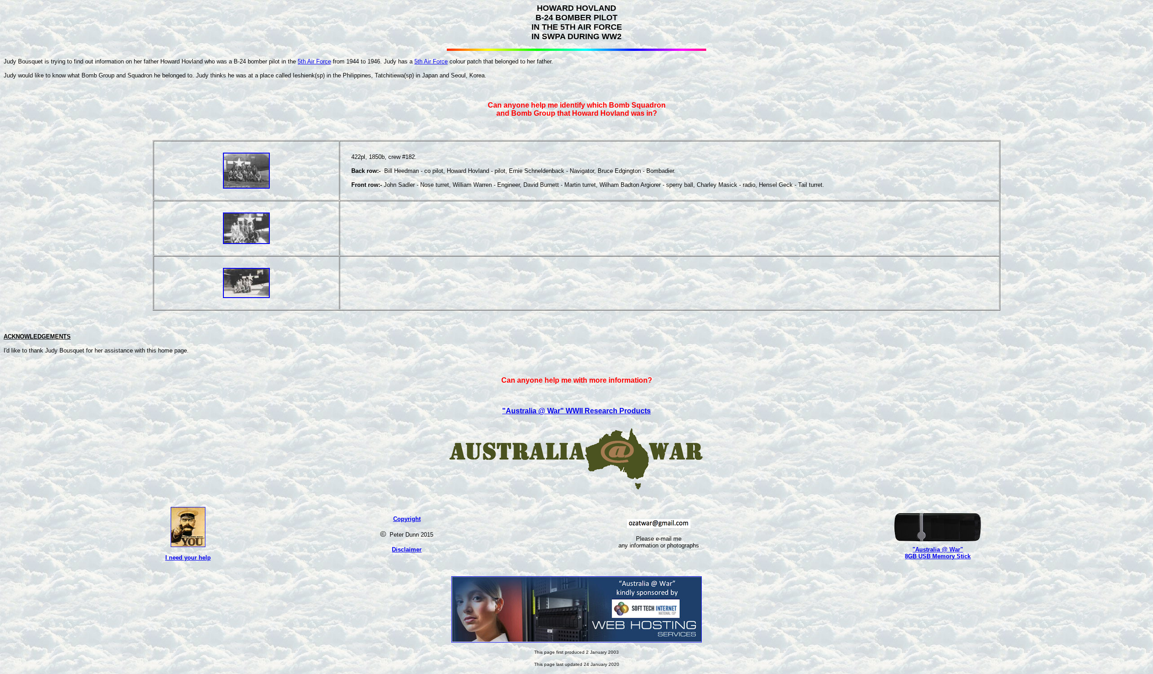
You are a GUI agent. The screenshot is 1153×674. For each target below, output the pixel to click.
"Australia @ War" (937, 549)
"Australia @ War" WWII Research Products (576, 411)
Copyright (407, 519)
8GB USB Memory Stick (938, 556)
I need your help (188, 557)
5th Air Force (314, 61)
